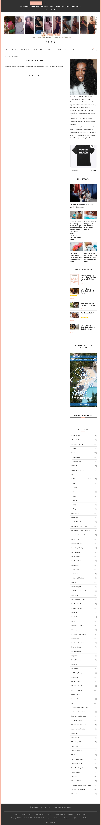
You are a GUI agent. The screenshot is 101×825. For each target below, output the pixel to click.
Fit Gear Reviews (84, 608)
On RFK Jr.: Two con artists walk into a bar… (81, 206)
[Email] (54, 9)
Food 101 (84, 617)
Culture (50, 814)
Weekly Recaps (85, 673)
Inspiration (84, 656)
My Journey (84, 669)
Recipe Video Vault (85, 712)
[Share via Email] (38, 76)
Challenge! (84, 518)
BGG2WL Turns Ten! (84, 470)
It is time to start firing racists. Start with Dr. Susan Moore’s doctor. (90, 225)
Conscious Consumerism (84, 535)
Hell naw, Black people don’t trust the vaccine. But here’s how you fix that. (90, 257)
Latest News (84, 664)
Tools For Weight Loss (84, 768)
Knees (85, 449)
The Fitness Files (84, 750)
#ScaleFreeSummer (85, 522)
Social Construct (84, 720)
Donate (52, 6)
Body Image (85, 461)
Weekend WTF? (84, 781)
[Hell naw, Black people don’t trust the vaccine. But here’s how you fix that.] (90, 246)
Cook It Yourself (84, 539)
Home (6, 50)
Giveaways (84, 630)
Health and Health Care (84, 634)
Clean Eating (40, 814)
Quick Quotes (84, 694)
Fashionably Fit (84, 587)
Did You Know (84, 552)
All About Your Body (84, 444)
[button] (44, 3)
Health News (84, 638)
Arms (85, 487)
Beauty (13, 50)
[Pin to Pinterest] (36, 76)
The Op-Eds (84, 755)
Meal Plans (75, 50)
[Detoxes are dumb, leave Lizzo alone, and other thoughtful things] (76, 246)
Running (85, 574)
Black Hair (85, 457)
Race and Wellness (84, 699)
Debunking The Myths (84, 548)
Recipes (48, 50)
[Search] (96, 50)
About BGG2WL (24, 6)
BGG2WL (84, 466)
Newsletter (60, 6)
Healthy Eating (24, 50)
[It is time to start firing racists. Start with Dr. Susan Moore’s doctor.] (90, 215)
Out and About (84, 681)
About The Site (84, 440)
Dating (78, 814)
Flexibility (84, 612)
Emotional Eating (61, 50)
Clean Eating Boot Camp (84, 526)
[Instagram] (51, 9)
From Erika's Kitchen (84, 625)
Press (68, 6)
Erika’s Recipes (60, 814)
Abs (85, 483)
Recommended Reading (84, 716)
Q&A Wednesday (84, 690)
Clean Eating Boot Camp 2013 (84, 531)
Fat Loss (85, 569)
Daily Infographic (84, 543)
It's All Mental (84, 660)
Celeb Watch (84, 513)
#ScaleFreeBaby (84, 436)
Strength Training (85, 578)
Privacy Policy (76, 6)
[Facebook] (46, 9)
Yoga (85, 509)
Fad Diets (84, 582)
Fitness (70, 814)
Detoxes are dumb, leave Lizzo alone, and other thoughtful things (76, 257)
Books (84, 474)
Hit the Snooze (84, 651)
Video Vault (84, 776)
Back (85, 492)
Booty (85, 496)
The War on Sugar (84, 763)
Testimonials (84, 738)
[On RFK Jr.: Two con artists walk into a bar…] (83, 193)
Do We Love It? (84, 556)
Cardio (85, 500)
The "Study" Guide (84, 742)
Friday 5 (84, 621)
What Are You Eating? (84, 789)
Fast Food (84, 595)
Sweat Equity (84, 733)
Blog (84, 814)
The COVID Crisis (84, 746)
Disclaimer (44, 6)
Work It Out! (84, 794)
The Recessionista (84, 759)
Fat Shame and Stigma (84, 600)
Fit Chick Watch (84, 604)
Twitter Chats (84, 772)
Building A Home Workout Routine (84, 479)
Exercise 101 (37, 50)
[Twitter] (49, 9)
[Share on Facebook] (32, 76)
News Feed (84, 677)
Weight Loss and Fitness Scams (84, 785)
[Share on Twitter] (34, 76)
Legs (85, 505)
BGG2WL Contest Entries (85, 707)
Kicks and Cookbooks (85, 591)
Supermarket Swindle (84, 729)
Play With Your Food (84, 686)
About (24, 814)
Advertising (35, 6)
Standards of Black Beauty (84, 725)
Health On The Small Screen (84, 643)
